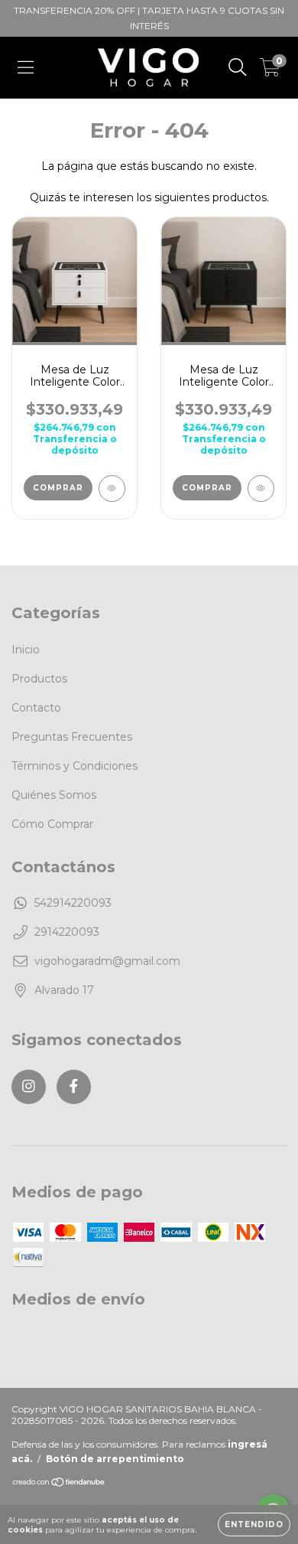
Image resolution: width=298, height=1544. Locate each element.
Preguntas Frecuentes (71, 737)
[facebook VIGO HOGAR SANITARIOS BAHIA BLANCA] (74, 1087)
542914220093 (73, 903)
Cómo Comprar (52, 824)
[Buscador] (237, 67)
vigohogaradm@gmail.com (107, 961)
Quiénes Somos (53, 795)
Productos (39, 679)
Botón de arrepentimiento (115, 1458)
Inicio (25, 649)
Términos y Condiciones (74, 766)
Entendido (254, 1524)
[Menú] (25, 67)
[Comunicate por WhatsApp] (273, 1473)
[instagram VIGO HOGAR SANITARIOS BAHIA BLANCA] (28, 1087)
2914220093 (66, 932)
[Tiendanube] (59, 1484)
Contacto (36, 708)
